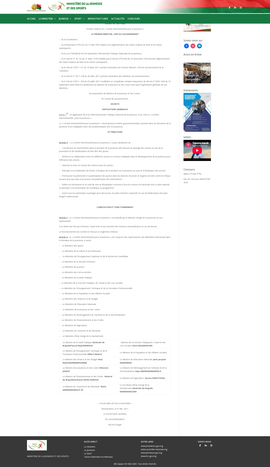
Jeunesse (63, 19)
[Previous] (186, 73)
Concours (134, 19)
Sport (78, 19)
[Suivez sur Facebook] (229, 7)
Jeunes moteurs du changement (193, 75)
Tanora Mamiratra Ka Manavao (98, 456)
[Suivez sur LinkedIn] (235, 7)
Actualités (117, 19)
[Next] (208, 73)
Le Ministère (46, 19)
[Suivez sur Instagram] (240, 7)
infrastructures (98, 19)
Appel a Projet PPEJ (192, 173)
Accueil (31, 19)
